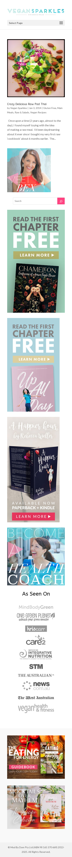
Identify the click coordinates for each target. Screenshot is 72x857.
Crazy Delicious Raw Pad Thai (26, 104)
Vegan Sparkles (18, 107)
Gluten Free (49, 107)
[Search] (61, 200)
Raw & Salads (22, 112)
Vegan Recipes (38, 112)
